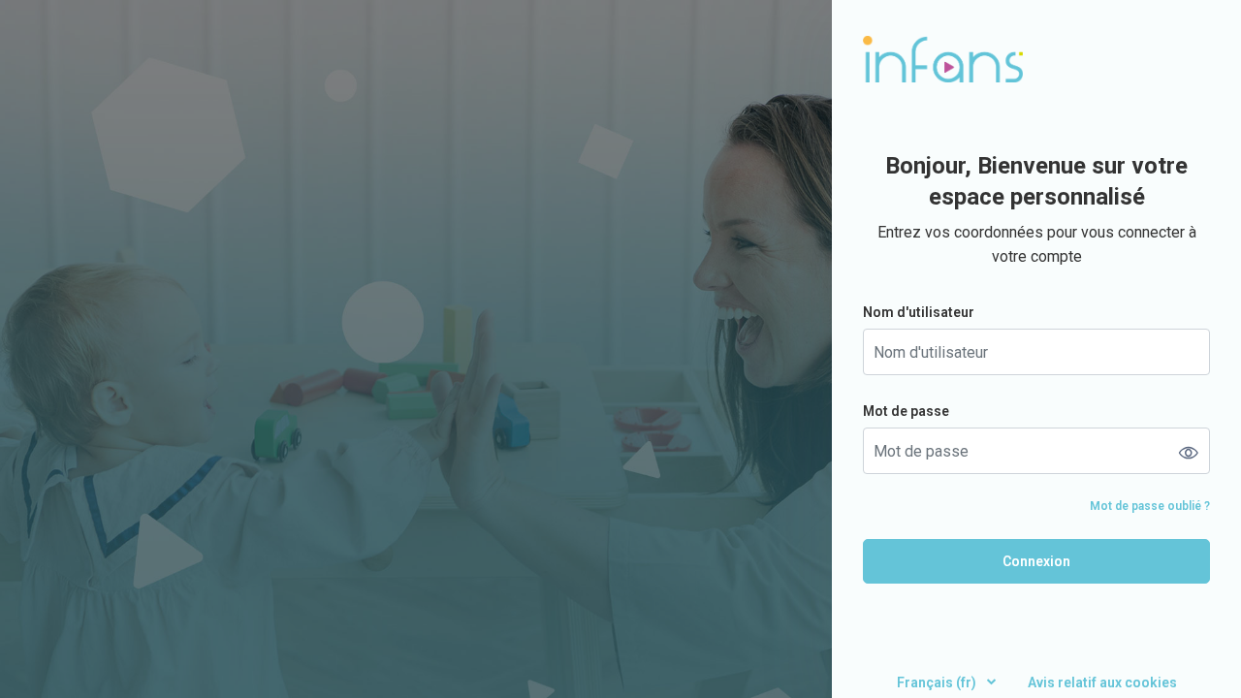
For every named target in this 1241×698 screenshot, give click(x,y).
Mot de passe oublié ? (1150, 506)
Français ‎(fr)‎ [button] (938, 682)
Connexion (1036, 561)
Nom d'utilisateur (918, 312)
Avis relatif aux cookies (1102, 682)
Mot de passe (906, 411)
